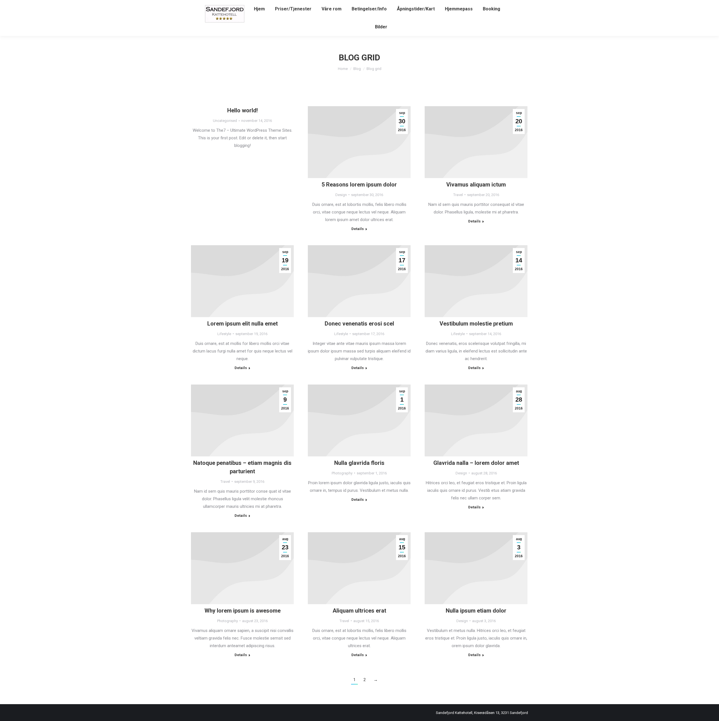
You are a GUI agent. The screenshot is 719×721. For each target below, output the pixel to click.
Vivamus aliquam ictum (476, 184)
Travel (458, 195)
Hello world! (242, 110)
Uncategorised (225, 121)
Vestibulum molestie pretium (476, 323)
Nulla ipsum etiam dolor (476, 610)
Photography (342, 473)
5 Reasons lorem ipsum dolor (359, 184)
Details (357, 229)
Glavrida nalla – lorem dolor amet (476, 463)
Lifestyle (224, 334)
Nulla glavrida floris (359, 463)
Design (341, 195)
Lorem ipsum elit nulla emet (242, 323)
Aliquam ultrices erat (359, 610)
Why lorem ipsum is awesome (242, 610)
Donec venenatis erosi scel (359, 323)
